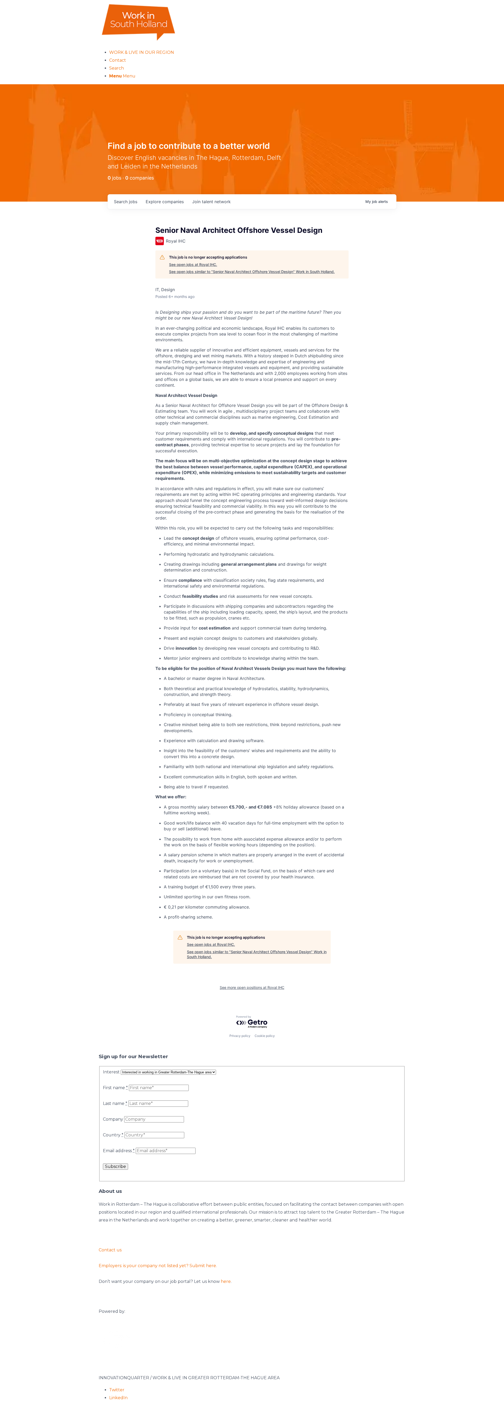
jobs (125, 201)
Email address (119, 1150)
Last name (115, 1103)
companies (165, 201)
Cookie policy (265, 1036)
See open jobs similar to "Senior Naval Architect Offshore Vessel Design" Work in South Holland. (252, 271)
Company (113, 1119)
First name (115, 1087)
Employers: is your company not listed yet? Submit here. (158, 1265)
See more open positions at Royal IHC (252, 987)
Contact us (110, 1249)
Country (113, 1134)
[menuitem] (257, 52)
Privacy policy (239, 1036)
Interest (111, 1071)
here (226, 1281)
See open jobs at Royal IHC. (193, 264)
